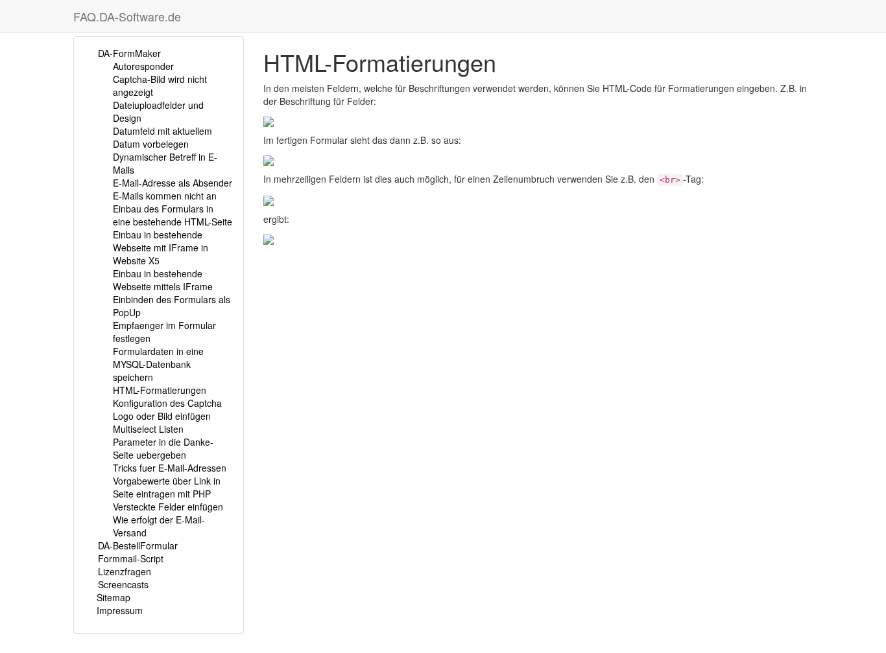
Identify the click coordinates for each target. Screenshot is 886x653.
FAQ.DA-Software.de (127, 16)
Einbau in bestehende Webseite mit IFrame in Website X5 (160, 247)
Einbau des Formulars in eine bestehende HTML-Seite (172, 215)
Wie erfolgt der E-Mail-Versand (159, 526)
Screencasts (123, 584)
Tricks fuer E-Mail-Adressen (169, 467)
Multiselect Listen (148, 428)
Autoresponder (143, 66)
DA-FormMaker (129, 53)
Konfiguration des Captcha (167, 402)
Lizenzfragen (124, 571)
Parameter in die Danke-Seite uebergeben (163, 448)
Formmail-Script (130, 558)
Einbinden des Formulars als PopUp (171, 306)
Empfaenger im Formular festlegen (164, 332)
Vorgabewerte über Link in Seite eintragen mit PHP (167, 487)
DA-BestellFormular (138, 545)
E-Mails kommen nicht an (165, 195)
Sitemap (113, 597)
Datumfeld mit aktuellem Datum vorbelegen (162, 137)
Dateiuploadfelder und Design (158, 111)
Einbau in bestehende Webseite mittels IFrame (163, 280)
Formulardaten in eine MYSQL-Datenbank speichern (158, 364)
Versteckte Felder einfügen (168, 506)
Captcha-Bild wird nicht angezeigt (160, 85)
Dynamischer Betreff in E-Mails (165, 163)
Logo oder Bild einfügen (162, 415)
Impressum (120, 610)
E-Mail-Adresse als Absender (172, 182)
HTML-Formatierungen (159, 390)
